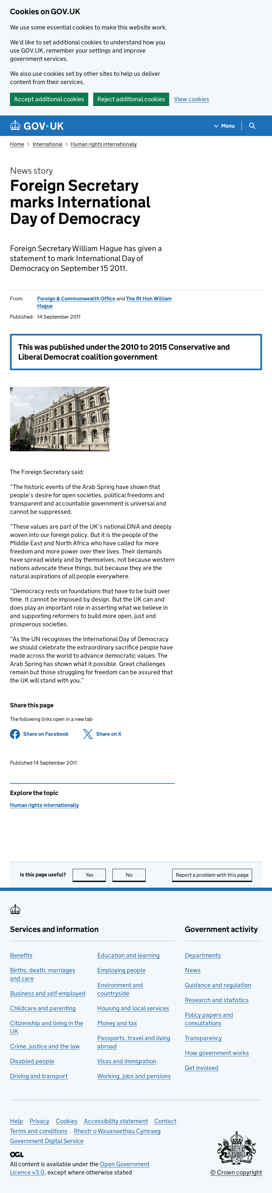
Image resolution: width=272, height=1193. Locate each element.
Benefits (21, 955)
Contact (165, 1121)
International (47, 144)
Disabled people (32, 1061)
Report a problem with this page (212, 875)
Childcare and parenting (43, 1008)
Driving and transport (39, 1076)
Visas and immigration (126, 1061)
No (136, 875)
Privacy (39, 1121)
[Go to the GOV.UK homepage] (37, 126)
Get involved (202, 1068)
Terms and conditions (38, 1131)
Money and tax (117, 1023)
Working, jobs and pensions (134, 1076)
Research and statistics (217, 1000)
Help (16, 1121)
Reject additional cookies (131, 99)
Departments (203, 955)
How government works (217, 1053)
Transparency (203, 1038)
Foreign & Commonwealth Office (76, 298)
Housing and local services (133, 1008)
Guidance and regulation (218, 985)
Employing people (121, 970)
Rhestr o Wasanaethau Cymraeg (117, 1131)
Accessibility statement (116, 1121)
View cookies (191, 99)
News (193, 970)
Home (17, 144)
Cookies (67, 1121)
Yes (96, 875)
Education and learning (128, 955)
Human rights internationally (104, 144)
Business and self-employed (48, 993)
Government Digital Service (47, 1141)
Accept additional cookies (49, 99)
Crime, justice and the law (45, 1046)
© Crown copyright (236, 1172)
